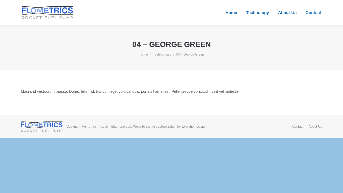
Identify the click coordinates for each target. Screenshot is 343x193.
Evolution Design (194, 126)
